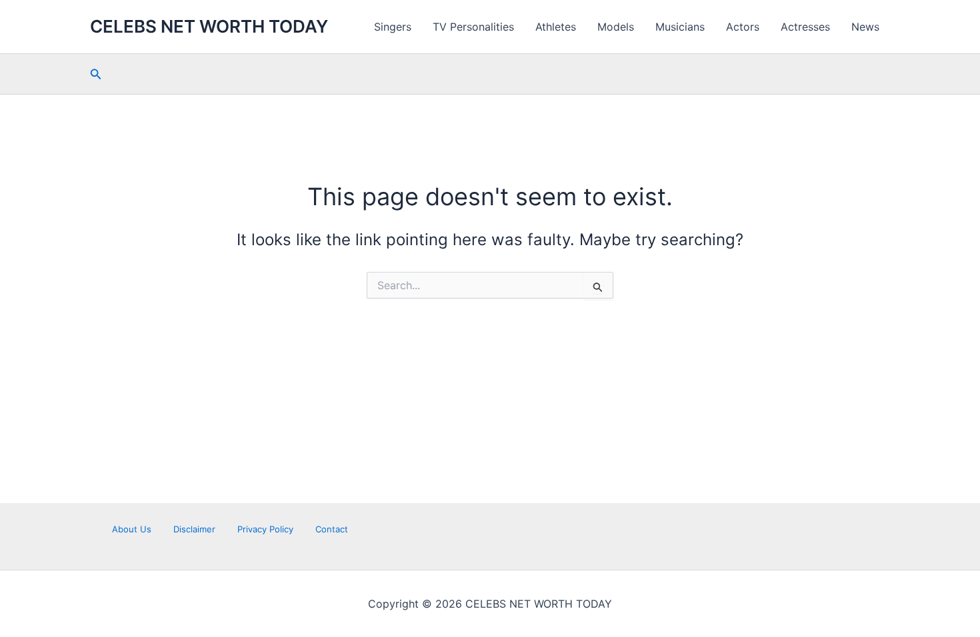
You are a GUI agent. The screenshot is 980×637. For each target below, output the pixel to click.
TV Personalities (473, 26)
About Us (131, 529)
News (865, 26)
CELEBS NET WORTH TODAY (209, 26)
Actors (742, 26)
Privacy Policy (265, 529)
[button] (96, 74)
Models (615, 26)
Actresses (805, 26)
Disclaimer (194, 529)
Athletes (555, 26)
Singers (392, 26)
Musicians (680, 26)
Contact (331, 529)
